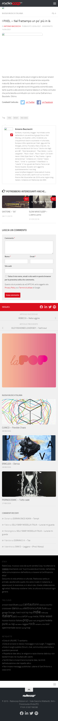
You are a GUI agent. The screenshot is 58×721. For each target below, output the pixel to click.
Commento (10, 238)
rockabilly (38, 624)
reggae (25, 624)
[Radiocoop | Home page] (16, 3)
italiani (15, 118)
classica (42, 605)
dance (15, 608)
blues (15, 604)
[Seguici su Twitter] (50, 307)
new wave (24, 118)
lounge (30, 617)
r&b (9, 624)
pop (26, 620)
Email (33, 256)
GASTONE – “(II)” (9, 211)
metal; (36, 616)
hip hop (29, 612)
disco (21, 609)
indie (9, 118)
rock (32, 624)
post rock (32, 620)
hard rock (20, 612)
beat (11, 605)
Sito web (8, 266)
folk (39, 608)
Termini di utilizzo (26, 288)
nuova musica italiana (12, 620)
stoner (18, 628)
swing (24, 628)
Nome (8, 256)
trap (28, 627)
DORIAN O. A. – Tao (22, 540)
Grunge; (12, 612)
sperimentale (8, 627)
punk (5, 624)
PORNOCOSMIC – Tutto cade (16, 500)
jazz (15, 616)
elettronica (30, 608)
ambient (5, 605)
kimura (19, 617)
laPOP (25, 616)
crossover (6, 608)
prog (39, 620)
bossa (20, 605)
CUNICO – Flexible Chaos (14, 427)
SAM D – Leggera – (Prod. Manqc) (29, 546)
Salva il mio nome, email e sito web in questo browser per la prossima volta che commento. (28, 278)
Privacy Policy (10, 288)
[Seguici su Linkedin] (45, 307)
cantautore (31, 604)
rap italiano (18, 624)
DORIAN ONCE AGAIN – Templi (26, 518)
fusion (49, 609)
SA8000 (5, 569)
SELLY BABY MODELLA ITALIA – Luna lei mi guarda (33, 525)
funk (44, 608)
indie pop (44, 613)
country (49, 605)
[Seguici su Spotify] (54, 307)
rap (13, 624)
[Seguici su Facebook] (41, 307)
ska (43, 624)
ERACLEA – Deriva (11, 463)
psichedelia (46, 620)
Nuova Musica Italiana (12, 13)
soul (47, 624)
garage (5, 612)
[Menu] (54, 3)
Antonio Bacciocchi (12, 26)
